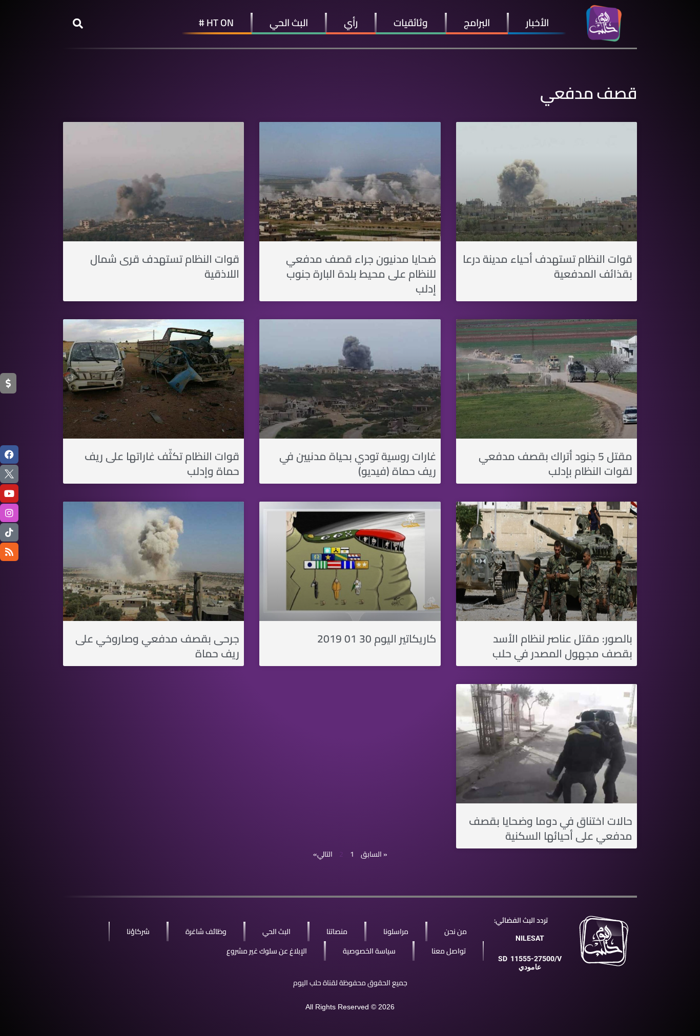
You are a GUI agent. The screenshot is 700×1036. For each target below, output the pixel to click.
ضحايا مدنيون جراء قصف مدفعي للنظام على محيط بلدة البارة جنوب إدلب (361, 274)
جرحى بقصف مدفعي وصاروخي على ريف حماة (157, 646)
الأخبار (537, 22)
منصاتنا (336, 931)
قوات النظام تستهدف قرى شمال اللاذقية (164, 266)
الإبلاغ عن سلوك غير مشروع (267, 951)
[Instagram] (9, 513)
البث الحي (289, 22)
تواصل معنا (448, 951)
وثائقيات (411, 22)
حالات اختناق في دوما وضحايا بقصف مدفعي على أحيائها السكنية (550, 828)
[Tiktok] (9, 532)
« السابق (374, 854)
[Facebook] (9, 454)
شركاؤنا (138, 931)
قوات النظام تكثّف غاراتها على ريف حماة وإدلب (162, 463)
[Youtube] (9, 493)
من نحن (455, 931)
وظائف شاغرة (206, 931)
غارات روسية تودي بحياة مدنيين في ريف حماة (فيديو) (357, 463)
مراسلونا (395, 931)
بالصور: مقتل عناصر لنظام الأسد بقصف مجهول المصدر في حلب (562, 646)
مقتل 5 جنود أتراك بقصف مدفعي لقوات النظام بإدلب (555, 463)
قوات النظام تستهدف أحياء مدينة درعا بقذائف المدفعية (547, 266)
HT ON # (216, 22)
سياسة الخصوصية (369, 951)
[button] (78, 23)
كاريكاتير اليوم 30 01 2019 (376, 639)
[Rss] (9, 552)
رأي (351, 22)
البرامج (477, 22)
